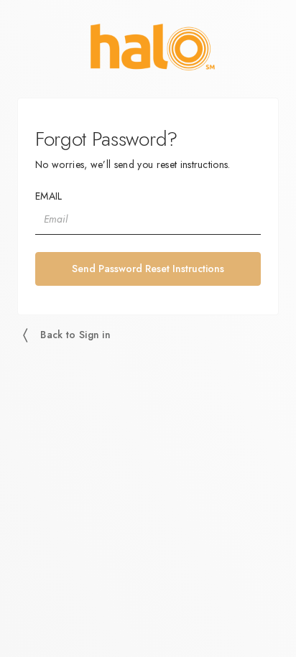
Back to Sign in (75, 334)
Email (48, 196)
